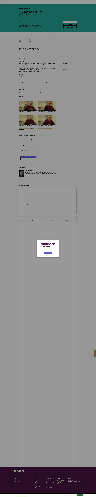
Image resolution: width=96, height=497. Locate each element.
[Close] (94, 495)
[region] (48, 495)
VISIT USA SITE (48, 252)
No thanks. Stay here (48, 255)
